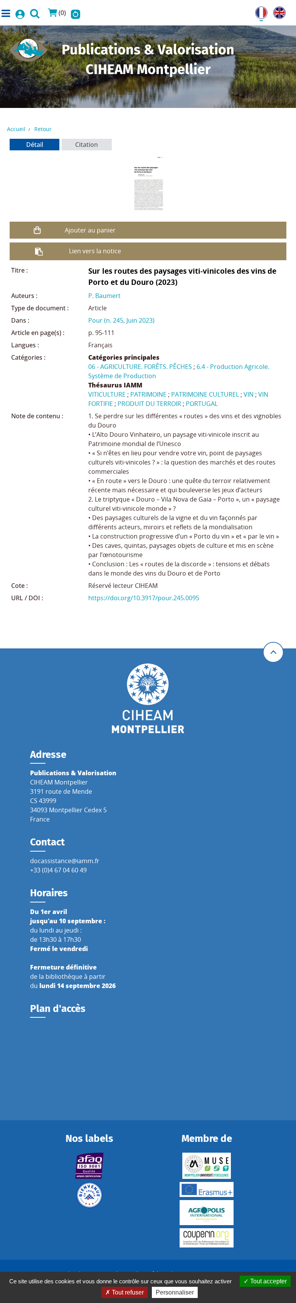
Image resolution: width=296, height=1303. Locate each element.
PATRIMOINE (148, 394)
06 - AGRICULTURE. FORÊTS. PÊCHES (140, 366)
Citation (86, 144)
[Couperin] (207, 1237)
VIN (249, 394)
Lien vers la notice (95, 251)
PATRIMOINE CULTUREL (205, 394)
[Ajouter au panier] (37, 230)
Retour (43, 129)
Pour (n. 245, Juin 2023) (121, 320)
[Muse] (207, 1166)
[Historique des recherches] (75, 12)
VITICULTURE (107, 394)
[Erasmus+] (207, 1189)
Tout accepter (268, 1281)
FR (258, 11)
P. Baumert (104, 295)
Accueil (16, 129)
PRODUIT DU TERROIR (149, 403)
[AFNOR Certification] (89, 1166)
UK (277, 11)
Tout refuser (127, 1292)
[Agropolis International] (207, 1212)
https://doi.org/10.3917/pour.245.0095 (143, 598)
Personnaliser (175, 1292)
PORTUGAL (202, 403)
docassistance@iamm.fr (64, 861)
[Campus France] (89, 1195)
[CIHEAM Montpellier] (148, 698)
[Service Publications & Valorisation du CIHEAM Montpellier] (28, 48)
